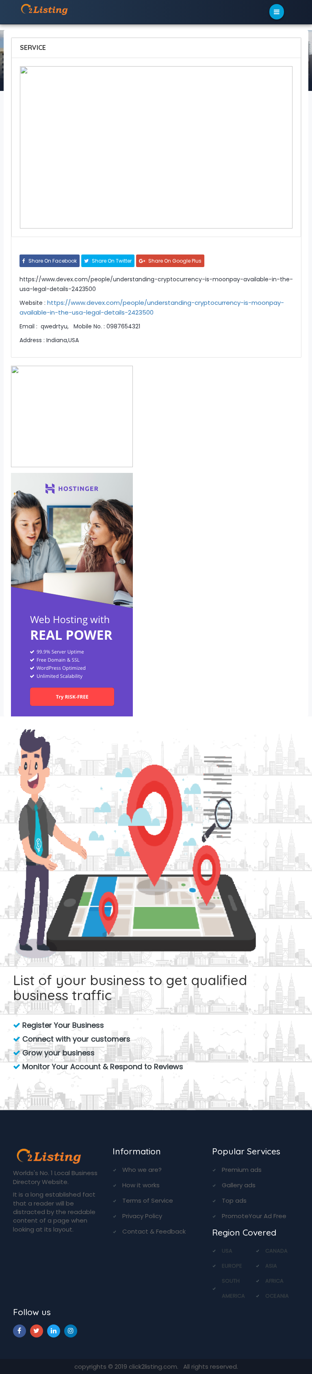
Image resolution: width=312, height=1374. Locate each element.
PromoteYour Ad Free (254, 1216)
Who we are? (142, 1169)
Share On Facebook (52, 260)
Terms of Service (147, 1200)
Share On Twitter (111, 260)
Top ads (234, 1200)
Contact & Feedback (154, 1231)
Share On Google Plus (174, 260)
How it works (141, 1185)
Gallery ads (239, 1185)
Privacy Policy (142, 1216)
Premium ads (242, 1169)
